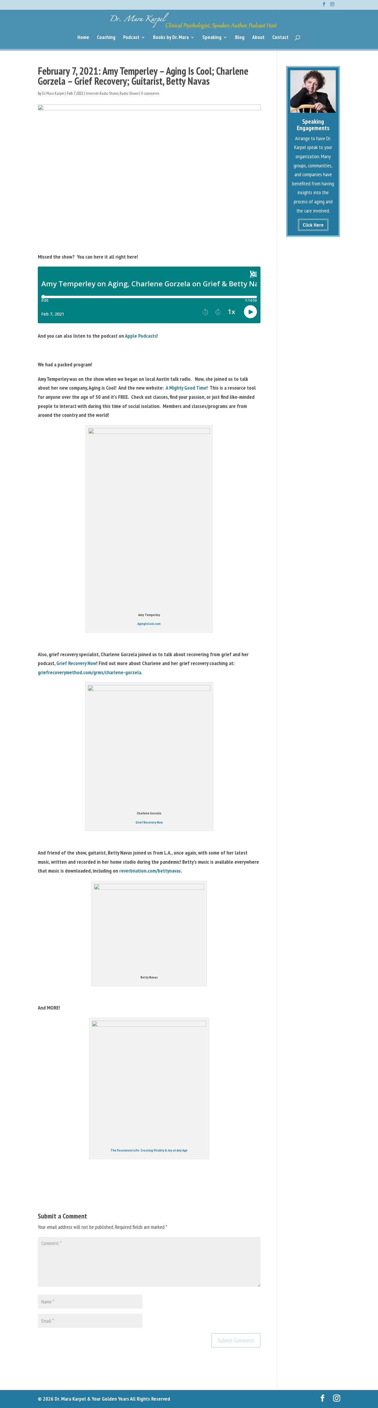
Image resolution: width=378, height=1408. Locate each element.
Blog (240, 37)
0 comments (150, 93)
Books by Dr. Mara (171, 37)
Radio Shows (129, 93)
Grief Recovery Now (76, 663)
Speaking (211, 37)
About (258, 37)
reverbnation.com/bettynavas (150, 870)
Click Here (313, 224)
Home (83, 37)
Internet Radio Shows (102, 93)
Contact (280, 37)
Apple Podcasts (141, 335)
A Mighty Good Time (186, 387)
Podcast (131, 37)
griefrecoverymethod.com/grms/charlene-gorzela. (90, 672)
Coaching (106, 37)
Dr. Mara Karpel (53, 93)
